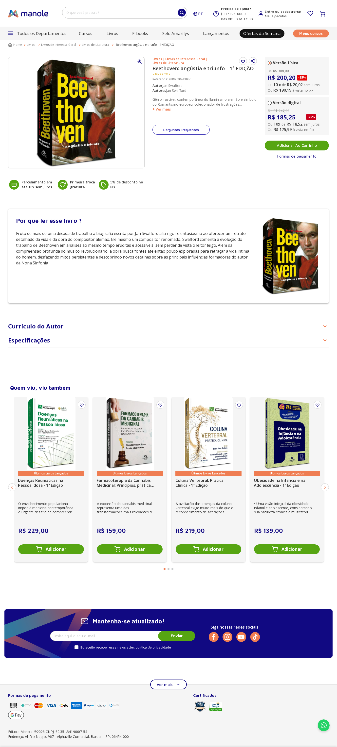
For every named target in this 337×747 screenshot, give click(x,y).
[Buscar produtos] (182, 12)
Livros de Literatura (95, 45)
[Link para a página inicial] (15, 44)
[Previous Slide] (12, 487)
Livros (31, 45)
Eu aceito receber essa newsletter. (107, 647)
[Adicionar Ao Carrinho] (51, 549)
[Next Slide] (325, 487)
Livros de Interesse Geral (58, 45)
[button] (253, 61)
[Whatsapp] (324, 730)
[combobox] (124, 12)
